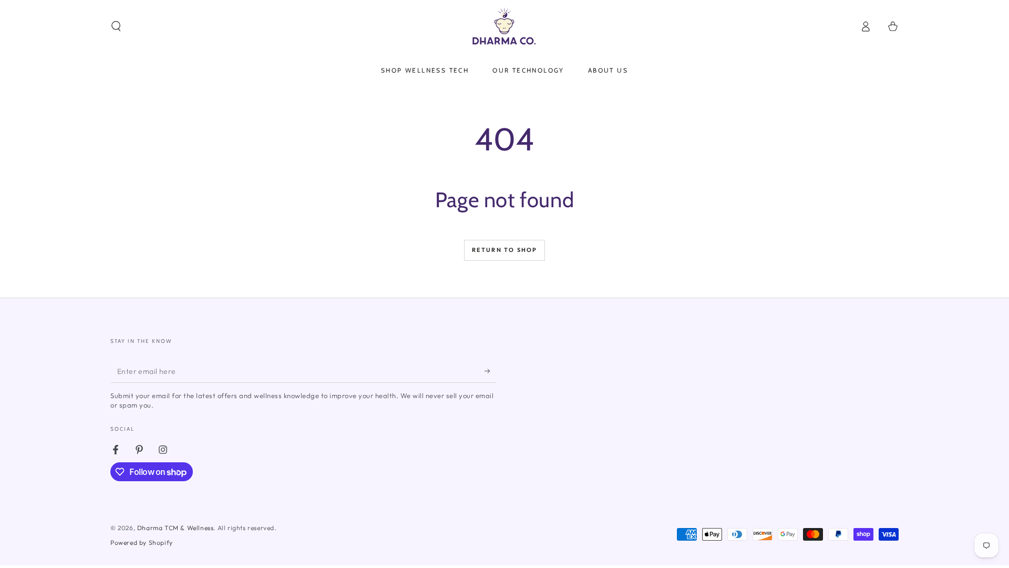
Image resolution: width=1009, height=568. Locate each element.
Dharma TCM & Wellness (175, 528)
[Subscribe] (491, 370)
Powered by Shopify (141, 542)
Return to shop (505, 249)
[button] (116, 26)
